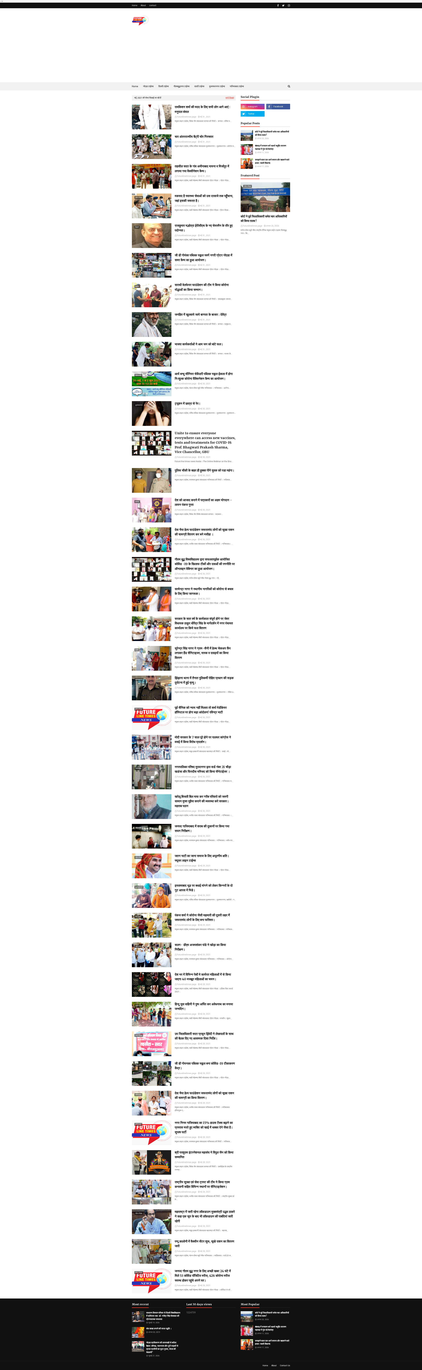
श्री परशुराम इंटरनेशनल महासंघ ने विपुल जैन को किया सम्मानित (204, 1154)
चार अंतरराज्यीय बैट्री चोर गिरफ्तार (194, 137)
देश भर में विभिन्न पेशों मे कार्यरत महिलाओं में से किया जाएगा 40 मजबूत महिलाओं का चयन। (203, 976)
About (143, 5)
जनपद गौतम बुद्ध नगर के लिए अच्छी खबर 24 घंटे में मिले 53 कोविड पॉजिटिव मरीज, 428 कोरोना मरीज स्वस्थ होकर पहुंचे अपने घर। (203, 1275)
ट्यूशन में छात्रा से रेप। (188, 403)
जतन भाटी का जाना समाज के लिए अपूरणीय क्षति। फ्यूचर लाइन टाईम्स (202, 858)
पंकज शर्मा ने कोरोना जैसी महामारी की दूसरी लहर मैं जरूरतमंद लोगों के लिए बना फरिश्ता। (202, 917)
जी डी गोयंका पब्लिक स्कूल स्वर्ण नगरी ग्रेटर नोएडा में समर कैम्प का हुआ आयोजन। (203, 257)
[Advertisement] (211, 58)
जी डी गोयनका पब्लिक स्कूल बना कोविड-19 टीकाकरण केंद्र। (205, 1065)
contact (152, 5)
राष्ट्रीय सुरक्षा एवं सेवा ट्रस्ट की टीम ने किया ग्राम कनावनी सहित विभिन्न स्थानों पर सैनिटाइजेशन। (202, 1184)
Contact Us (285, 1365)
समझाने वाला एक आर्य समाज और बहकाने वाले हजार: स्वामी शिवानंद (272, 161)
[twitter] (283, 5)
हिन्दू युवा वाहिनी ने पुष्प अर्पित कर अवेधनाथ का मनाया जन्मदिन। (204, 1006)
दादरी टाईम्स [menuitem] (199, 86)
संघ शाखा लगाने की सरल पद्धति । (159, 1328)
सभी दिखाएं (230, 98)
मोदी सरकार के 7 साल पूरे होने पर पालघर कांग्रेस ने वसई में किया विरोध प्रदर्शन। (203, 739)
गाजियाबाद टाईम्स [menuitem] (237, 86)
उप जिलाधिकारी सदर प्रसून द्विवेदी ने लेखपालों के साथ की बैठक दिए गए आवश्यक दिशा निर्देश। (204, 1036)
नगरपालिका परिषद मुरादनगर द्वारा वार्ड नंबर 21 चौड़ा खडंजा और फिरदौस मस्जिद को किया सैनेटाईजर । (203, 769)
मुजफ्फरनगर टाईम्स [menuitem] (217, 86)
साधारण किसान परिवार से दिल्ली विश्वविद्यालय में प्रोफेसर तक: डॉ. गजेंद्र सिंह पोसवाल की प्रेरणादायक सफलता (163, 1316)
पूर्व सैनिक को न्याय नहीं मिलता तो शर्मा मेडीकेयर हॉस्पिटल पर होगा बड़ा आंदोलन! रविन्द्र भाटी (201, 710)
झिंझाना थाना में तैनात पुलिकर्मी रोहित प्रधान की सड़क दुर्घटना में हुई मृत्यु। (204, 680)
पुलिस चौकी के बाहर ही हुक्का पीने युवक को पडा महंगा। (204, 470)
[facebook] (278, 5)
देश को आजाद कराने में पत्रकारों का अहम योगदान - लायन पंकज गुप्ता (203, 502)
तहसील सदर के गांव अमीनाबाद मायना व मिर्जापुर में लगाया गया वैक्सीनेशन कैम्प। (202, 168)
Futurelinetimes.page (186, 117)
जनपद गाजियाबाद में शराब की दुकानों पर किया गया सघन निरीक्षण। (202, 828)
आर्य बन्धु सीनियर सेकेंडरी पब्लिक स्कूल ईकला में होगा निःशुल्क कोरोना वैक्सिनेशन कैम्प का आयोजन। (204, 376)
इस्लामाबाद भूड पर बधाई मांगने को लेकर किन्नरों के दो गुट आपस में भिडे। (204, 888)
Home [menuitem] (135, 86)
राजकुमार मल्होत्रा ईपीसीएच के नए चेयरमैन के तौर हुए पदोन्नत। (204, 228)
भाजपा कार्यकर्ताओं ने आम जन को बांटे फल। (199, 344)
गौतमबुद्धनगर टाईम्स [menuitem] (181, 86)
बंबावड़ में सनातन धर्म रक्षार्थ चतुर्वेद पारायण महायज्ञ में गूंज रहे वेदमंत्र (270, 147)
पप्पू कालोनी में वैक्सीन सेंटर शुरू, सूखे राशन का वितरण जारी (204, 1243)
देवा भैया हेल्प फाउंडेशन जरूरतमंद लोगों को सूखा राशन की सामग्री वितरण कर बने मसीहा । (204, 532)
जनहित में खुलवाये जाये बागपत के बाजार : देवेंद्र (200, 314)
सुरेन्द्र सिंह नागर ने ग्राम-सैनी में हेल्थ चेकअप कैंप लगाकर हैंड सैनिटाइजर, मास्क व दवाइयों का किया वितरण (203, 653)
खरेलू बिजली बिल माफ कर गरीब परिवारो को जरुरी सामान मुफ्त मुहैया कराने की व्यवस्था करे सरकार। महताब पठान (202, 801)
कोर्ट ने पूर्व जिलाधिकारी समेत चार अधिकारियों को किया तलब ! (272, 133)
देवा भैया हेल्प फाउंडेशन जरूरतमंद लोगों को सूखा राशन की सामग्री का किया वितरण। (204, 1095)
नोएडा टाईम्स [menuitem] (148, 86)
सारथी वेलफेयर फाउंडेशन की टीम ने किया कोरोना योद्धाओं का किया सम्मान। (202, 287)
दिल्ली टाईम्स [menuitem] (163, 86)
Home (134, 5)
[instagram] (288, 5)
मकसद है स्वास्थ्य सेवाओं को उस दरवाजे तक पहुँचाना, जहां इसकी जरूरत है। (204, 198)
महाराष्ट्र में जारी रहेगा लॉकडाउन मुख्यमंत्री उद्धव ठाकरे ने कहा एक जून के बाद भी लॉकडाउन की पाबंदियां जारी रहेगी (205, 1216)
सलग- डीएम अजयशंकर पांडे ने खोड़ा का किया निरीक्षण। (200, 947)
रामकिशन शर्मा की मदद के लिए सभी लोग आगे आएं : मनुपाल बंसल (202, 109)
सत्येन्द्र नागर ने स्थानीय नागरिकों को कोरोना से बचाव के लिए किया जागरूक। (204, 591)
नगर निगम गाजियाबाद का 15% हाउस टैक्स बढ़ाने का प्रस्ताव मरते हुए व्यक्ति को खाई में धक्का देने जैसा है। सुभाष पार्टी (204, 1127)
